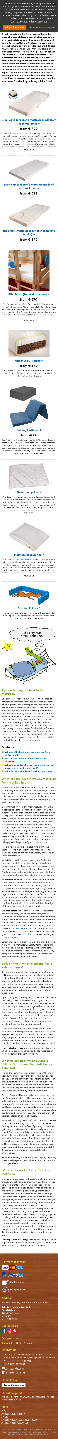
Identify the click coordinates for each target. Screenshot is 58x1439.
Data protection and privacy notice (19, 1419)
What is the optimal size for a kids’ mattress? (28, 771)
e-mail (27, 1360)
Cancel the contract (14, 1385)
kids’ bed (19, 928)
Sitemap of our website (13, 1413)
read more (29, 149)
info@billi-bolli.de (15, 1368)
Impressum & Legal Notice (15, 1422)
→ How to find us (10, 1319)
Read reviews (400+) (18, 1343)
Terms (5, 1416)
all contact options (15, 1372)
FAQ (4, 1410)
